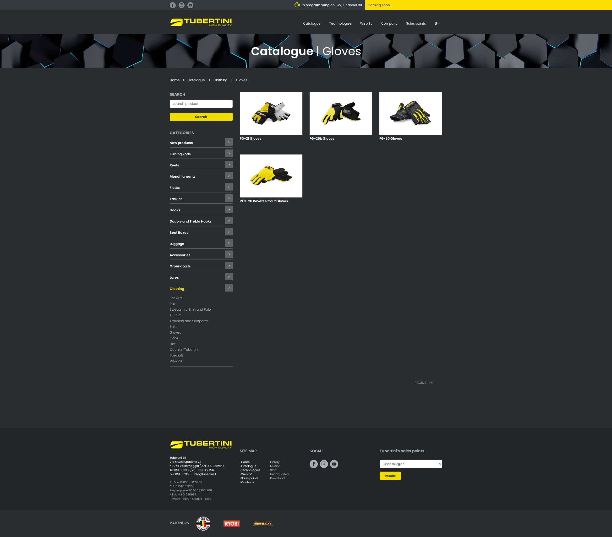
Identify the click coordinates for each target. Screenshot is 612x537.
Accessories (180, 255)
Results (390, 476)
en (436, 23)
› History (274, 462)
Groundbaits (180, 266)
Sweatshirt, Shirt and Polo (190, 309)
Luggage (177, 243)
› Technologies (250, 470)
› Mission (275, 466)
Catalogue (312, 23)
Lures (174, 277)
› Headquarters (279, 474)
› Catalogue (248, 466)
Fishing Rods (180, 154)
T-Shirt (175, 315)
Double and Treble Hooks (191, 221)
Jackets (176, 298)
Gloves (175, 332)
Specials (176, 355)
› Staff (273, 470)
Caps (174, 338)
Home (175, 80)
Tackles (176, 199)
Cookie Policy (201, 499)
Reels (174, 165)
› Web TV (246, 474)
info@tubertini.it (205, 474)
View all (176, 361)
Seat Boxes (179, 232)
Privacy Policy (179, 499)
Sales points (416, 23)
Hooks (175, 210)
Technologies (340, 23)
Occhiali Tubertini (184, 349)
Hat (172, 343)
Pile (172, 303)
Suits (173, 326)
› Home (245, 462)
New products (181, 142)
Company (389, 23)
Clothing (177, 288)
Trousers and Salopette (189, 321)
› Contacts (247, 482)
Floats (175, 187)
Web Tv (366, 23)
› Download (277, 478)
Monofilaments (183, 176)
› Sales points (249, 478)
